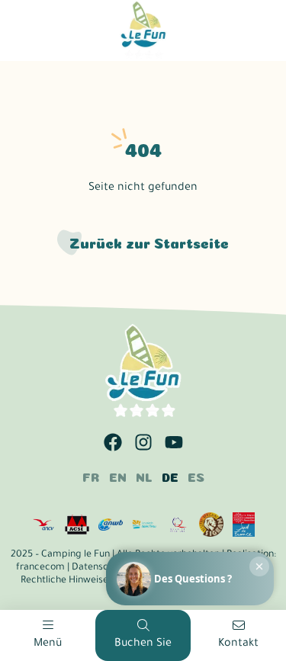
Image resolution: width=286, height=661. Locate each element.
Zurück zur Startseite (149, 242)
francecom (40, 568)
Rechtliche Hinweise (64, 581)
